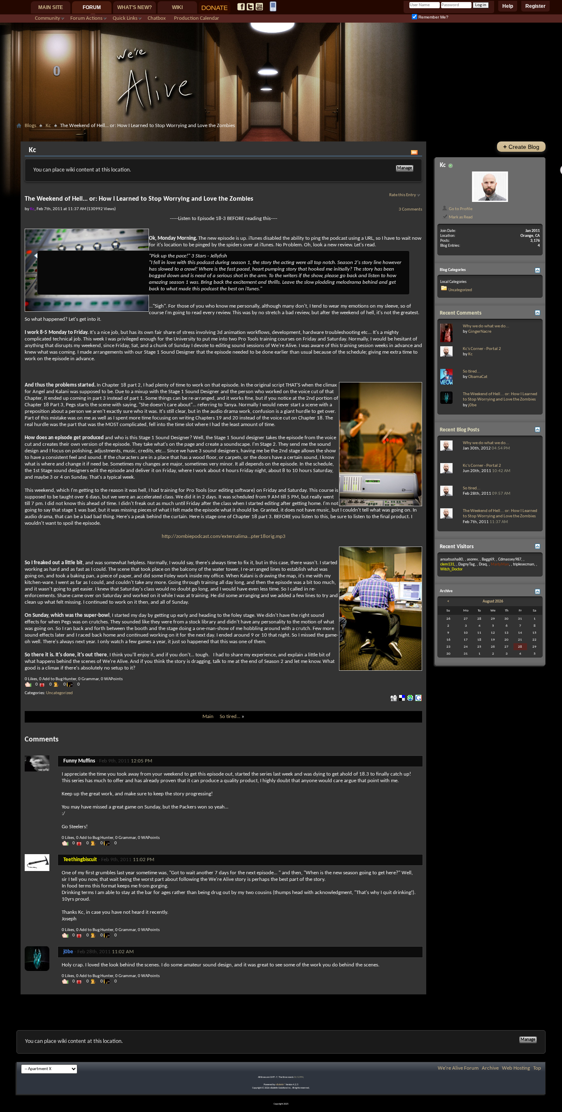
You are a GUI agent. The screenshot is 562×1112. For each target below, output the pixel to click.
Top (537, 1068)
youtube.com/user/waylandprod (259, 6)
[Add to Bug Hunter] (44, 684)
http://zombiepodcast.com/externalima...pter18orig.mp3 (224, 536)
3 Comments (410, 209)
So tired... (230, 716)
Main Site (50, 7)
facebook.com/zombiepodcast (241, 6)
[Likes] (30, 684)
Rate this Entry (402, 194)
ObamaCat (478, 377)
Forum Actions (86, 18)
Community (47, 18)
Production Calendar (196, 18)
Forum (92, 7)
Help (507, 6)
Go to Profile (460, 208)
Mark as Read (460, 217)
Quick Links (125, 18)
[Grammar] (58, 684)
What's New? (134, 7)
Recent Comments (460, 313)
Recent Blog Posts (459, 430)
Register (535, 6)
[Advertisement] (281, 134)
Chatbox (157, 18)
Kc (48, 125)
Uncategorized (59, 693)
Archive (490, 1068)
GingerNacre (479, 331)
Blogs (30, 125)
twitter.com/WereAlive (250, 6)
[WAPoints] (72, 684)
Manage (404, 168)
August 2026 (493, 601)
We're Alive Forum (458, 1068)
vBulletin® (280, 1084)
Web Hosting (516, 1068)
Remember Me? (432, 17)
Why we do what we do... (486, 326)
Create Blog (521, 146)
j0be (472, 405)
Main (208, 716)
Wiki (177, 7)
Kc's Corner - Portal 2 (482, 349)
